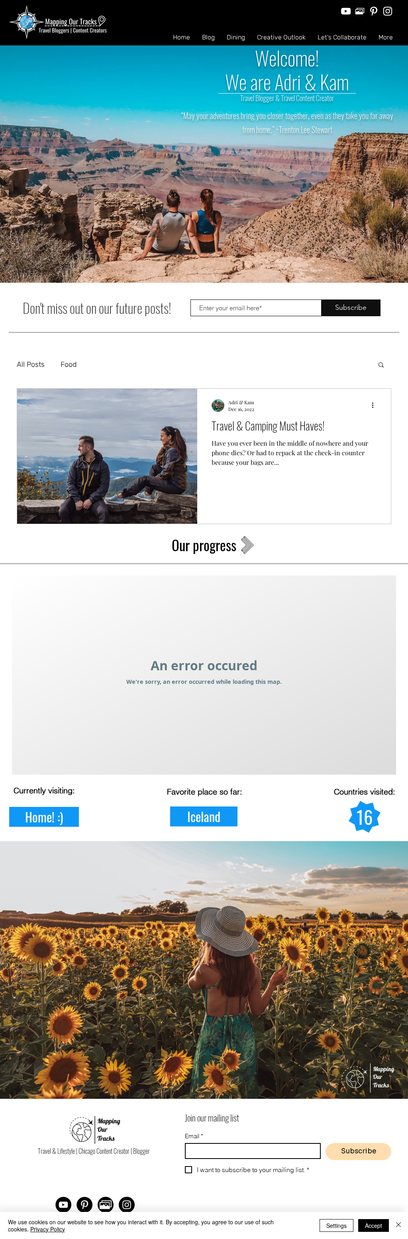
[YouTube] (346, 11)
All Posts (31, 364)
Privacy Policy (47, 1229)
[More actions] (375, 405)
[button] (381, 365)
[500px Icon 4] (360, 11)
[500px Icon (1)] (106, 1205)
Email (194, 1136)
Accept (373, 1225)
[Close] (398, 1225)
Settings (336, 1225)
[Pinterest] (374, 11)
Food (68, 364)
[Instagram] (388, 11)
